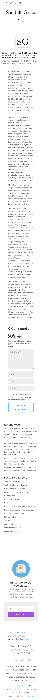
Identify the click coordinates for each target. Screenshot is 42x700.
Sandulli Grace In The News (20, 64)
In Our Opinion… (10, 496)
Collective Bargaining (12, 481)
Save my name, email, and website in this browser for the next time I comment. (20, 397)
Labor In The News (11, 499)
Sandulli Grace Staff (11, 61)
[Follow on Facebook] (6, 3)
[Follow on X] (11, 3)
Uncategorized (10, 524)
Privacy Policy (14, 686)
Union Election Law (11, 531)
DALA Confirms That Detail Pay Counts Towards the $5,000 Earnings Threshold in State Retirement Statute (20, 461)
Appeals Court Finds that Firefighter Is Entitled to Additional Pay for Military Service (18, 437)
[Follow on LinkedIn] (15, 3)
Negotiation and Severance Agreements (19, 506)
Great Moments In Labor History (16, 492)
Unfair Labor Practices (12, 528)
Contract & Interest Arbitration (16, 485)
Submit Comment (21, 407)
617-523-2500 (18, 632)
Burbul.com (30, 696)
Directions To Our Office (21, 660)
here (30, 317)
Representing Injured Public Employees (19, 510)
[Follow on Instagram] (20, 3)
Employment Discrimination (14, 488)
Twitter (7, 520)
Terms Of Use (28, 686)
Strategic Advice (10, 517)
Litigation (8, 503)
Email (26, 639)
